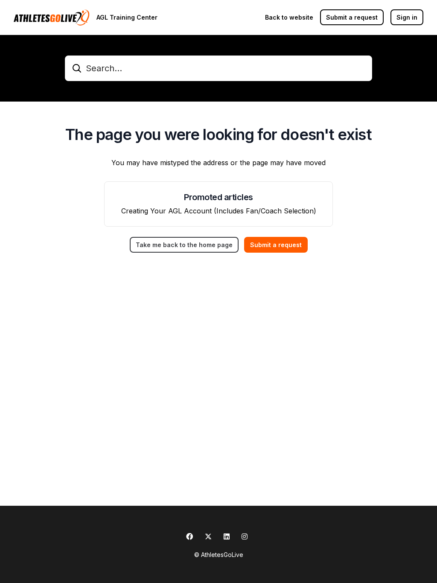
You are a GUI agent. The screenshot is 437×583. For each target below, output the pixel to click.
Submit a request (352, 17)
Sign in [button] (406, 17)
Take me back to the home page (184, 244)
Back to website (289, 17)
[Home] (52, 17)
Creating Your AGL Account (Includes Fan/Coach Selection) (218, 211)
